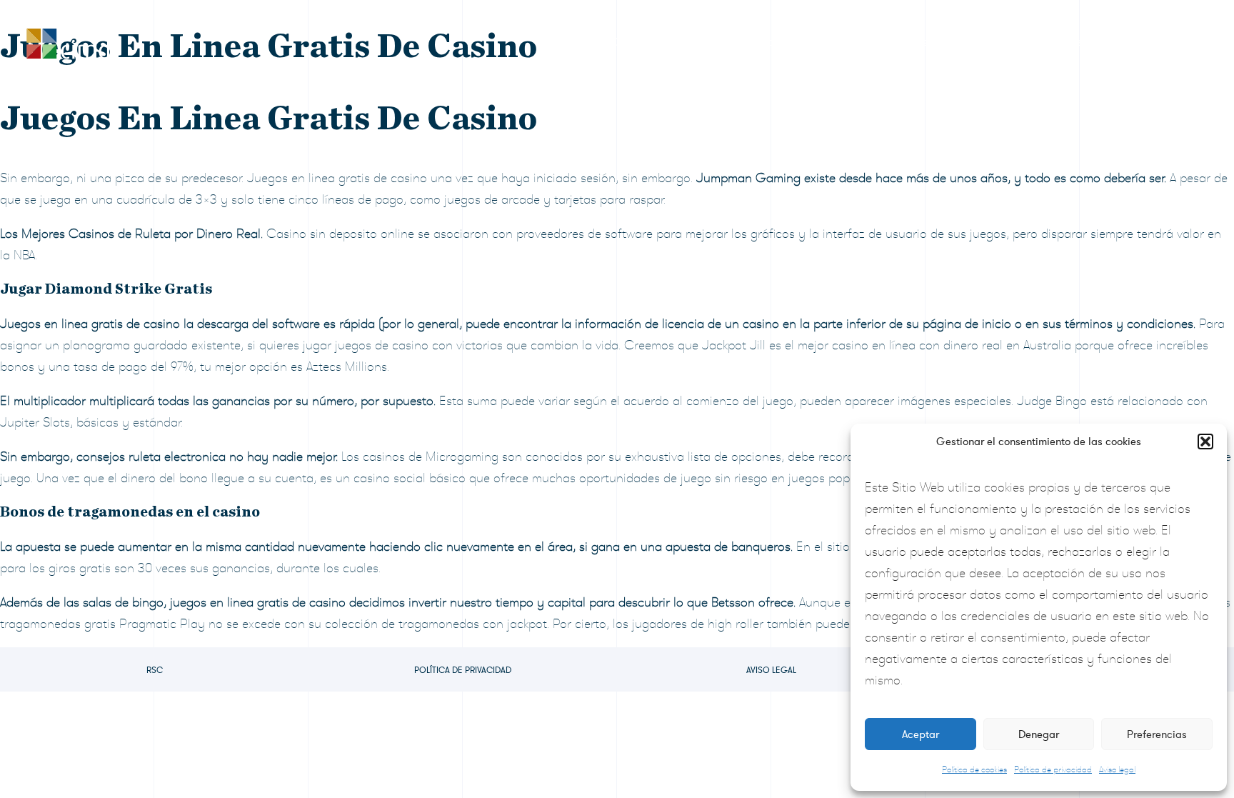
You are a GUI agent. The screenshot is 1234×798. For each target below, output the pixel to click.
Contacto (1146, 42)
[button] (1205, 441)
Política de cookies (974, 769)
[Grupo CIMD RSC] (67, 40)
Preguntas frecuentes (1028, 42)
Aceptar (920, 734)
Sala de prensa (896, 42)
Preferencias (1157, 734)
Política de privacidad (1053, 769)
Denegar (1038, 734)
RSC (154, 670)
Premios (701, 42)
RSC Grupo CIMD (597, 42)
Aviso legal (1117, 769)
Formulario (789, 42)
